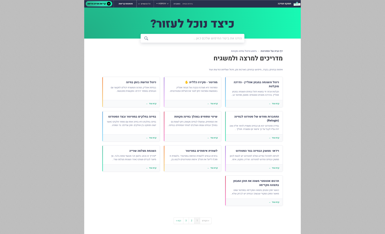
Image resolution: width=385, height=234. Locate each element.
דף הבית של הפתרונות (271, 51)
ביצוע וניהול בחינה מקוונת (244, 51)
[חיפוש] (146, 38)
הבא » (178, 220)
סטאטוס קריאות (126, 3)
